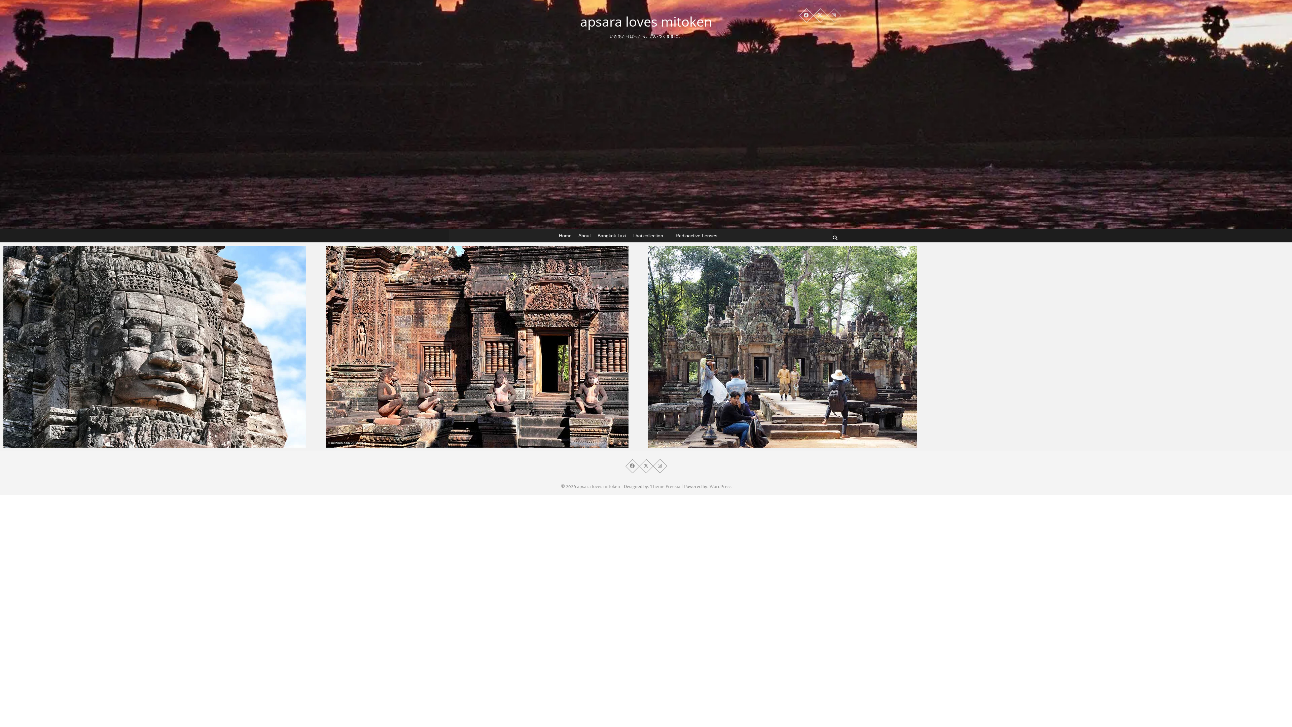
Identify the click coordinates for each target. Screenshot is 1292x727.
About (584, 235)
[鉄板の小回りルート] (807, 347)
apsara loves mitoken (646, 21)
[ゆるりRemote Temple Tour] (485, 347)
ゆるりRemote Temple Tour (372, 444)
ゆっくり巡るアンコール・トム (52, 444)
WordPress (720, 486)
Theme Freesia (665, 486)
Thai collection (648, 235)
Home (565, 235)
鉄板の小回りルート (684, 444)
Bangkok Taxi (612, 235)
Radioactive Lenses (696, 235)
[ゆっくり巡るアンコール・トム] (162, 347)
